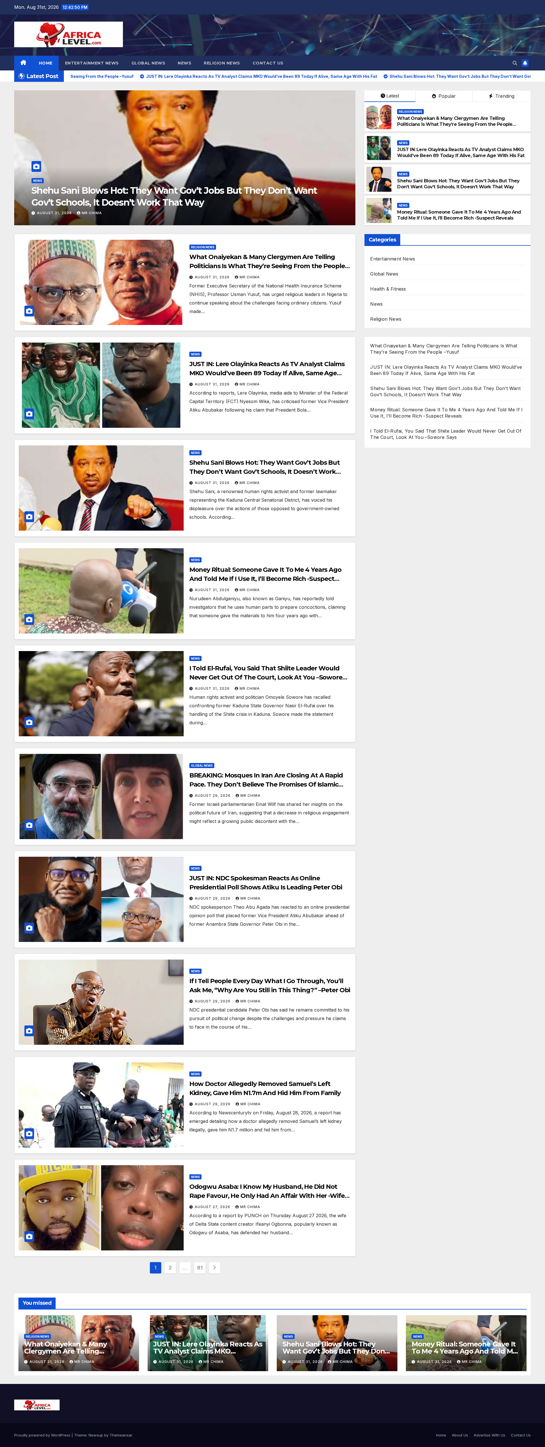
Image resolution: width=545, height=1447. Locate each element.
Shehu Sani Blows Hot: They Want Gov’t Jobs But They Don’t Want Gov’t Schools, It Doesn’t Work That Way (458, 183)
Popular (446, 96)
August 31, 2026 (55, 213)
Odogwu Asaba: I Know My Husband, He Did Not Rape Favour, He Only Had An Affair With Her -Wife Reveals (267, 1196)
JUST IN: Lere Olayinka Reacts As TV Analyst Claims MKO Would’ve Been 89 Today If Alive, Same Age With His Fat (460, 152)
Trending (504, 96)
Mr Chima (92, 213)
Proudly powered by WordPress (43, 1435)
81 (199, 1268)
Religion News (222, 63)
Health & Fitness (388, 289)
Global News (148, 63)
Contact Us (268, 63)
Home (46, 63)
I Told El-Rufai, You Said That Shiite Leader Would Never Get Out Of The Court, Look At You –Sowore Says (265, 677)
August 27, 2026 (213, 1207)
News (184, 63)
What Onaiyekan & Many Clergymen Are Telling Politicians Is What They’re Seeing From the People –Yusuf (454, 124)
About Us (460, 1435)
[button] (515, 63)
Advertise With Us (489, 1435)
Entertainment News (92, 63)
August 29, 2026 (213, 795)
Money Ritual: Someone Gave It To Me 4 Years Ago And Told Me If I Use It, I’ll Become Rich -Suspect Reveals (459, 215)
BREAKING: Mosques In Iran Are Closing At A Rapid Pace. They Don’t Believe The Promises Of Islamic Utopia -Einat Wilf (266, 784)
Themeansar (121, 1435)
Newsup (96, 1435)
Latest (392, 96)
